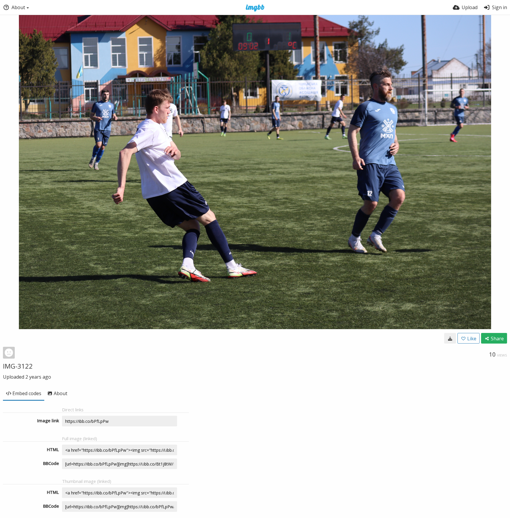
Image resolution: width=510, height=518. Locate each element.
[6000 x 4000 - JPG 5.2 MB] (450, 338)
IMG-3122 (18, 366)
